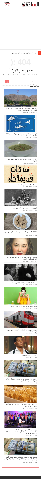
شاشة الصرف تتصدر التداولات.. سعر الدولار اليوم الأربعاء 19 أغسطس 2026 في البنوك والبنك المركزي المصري (20, 459)
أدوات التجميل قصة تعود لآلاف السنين (25, 208)
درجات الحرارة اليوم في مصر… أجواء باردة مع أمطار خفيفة (21, 53)
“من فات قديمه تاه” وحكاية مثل (27, 184)
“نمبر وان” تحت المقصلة (29, 355)
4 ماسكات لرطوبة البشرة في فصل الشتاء (24, 306)
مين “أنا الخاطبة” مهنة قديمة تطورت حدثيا (24, 283)
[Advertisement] (20, 29)
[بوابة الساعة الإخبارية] (20, 4)
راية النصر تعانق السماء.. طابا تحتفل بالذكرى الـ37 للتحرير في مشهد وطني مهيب (21, 109)
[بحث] (7, 81)
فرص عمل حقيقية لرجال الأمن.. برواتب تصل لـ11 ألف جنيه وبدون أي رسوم (21, 134)
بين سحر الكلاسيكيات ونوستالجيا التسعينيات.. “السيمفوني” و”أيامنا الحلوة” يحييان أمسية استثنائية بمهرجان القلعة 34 (21, 431)
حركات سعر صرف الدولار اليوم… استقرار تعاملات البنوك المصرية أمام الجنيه (21, 380)
